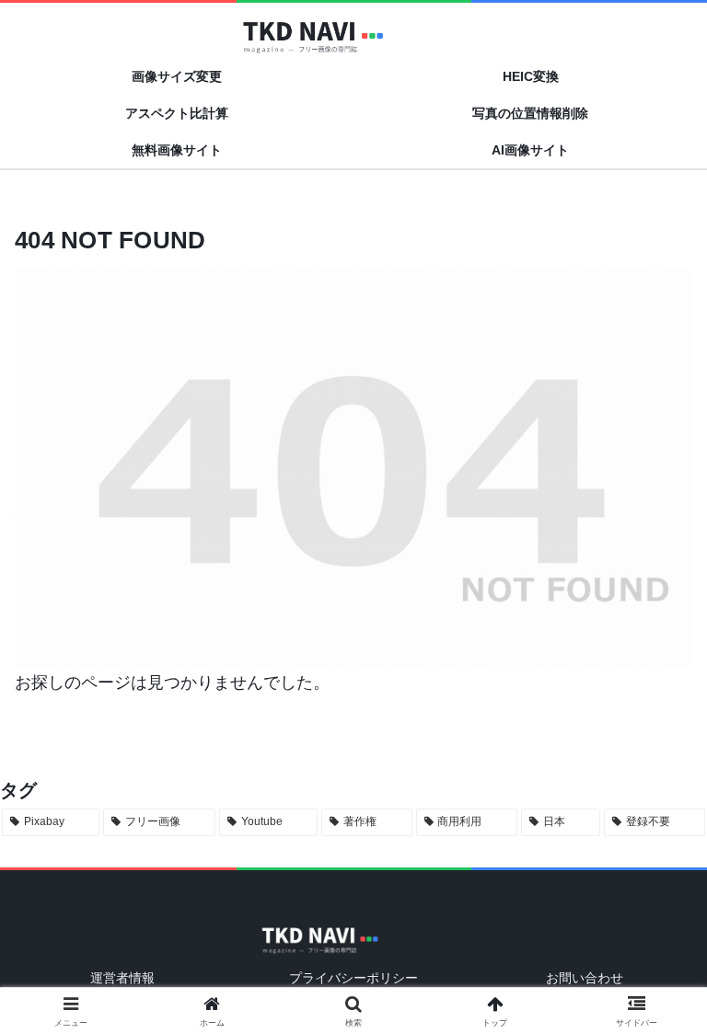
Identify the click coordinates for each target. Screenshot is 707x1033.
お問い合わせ (584, 977)
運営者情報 (122, 977)
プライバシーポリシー (353, 977)
